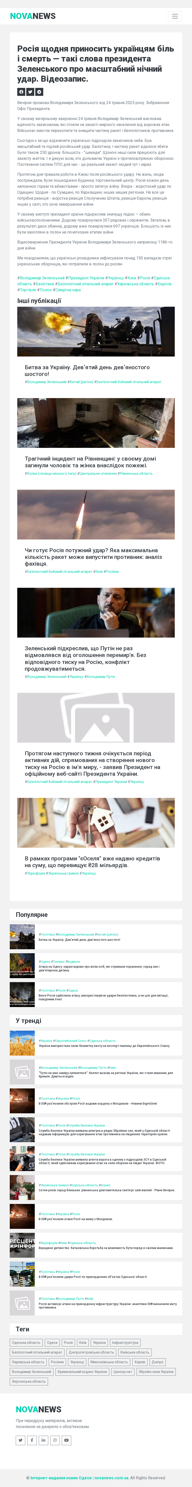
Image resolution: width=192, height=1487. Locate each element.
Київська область (135, 1352)
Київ (132, 278)
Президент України (86, 278)
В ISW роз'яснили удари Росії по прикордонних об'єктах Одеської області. (93, 1277)
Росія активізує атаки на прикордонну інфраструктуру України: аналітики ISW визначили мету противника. (108, 1305)
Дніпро (158, 1362)
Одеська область (102, 1041)
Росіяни (112, 572)
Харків (139, 1362)
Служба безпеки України (86, 1125)
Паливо (59, 961)
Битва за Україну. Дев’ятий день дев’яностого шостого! (87, 370)
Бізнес (105, 1185)
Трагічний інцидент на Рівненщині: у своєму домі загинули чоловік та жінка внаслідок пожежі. (90, 462)
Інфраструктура (125, 1343)
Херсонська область (29, 1381)
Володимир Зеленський (42, 278)
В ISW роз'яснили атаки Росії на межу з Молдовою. (76, 1219)
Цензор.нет (123, 1372)
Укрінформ (36, 873)
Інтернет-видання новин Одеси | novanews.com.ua (79, 1478)
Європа (165, 284)
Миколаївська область (109, 1362)
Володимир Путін (101, 677)
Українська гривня (63, 873)
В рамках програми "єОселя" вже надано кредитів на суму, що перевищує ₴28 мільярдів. (92, 862)
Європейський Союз (70, 1041)
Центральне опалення (98, 474)
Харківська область (135, 284)
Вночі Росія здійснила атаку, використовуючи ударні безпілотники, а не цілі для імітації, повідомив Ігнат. (103, 997)
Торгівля (28, 290)
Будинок (74, 961)
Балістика (45, 284)
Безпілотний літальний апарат (86, 284)
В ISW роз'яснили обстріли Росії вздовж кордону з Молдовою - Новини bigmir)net (98, 1103)
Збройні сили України (156, 1372)
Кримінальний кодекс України (82, 1372)
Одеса (45, 961)
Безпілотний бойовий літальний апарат (129, 382)
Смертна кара (68, 290)
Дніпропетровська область (91, 1352)
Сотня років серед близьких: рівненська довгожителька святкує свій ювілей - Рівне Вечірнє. (107, 1190)
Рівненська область (136, 474)
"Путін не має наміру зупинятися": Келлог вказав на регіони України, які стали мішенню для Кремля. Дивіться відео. (106, 1074)
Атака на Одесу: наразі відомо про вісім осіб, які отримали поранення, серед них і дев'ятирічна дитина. (99, 968)
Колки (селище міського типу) (51, 474)
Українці (116, 278)
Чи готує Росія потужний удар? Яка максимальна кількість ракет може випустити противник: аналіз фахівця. (93, 557)
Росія (145, 278)
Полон (46, 290)
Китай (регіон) (81, 382)
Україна (46, 1041)
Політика (48, 934)
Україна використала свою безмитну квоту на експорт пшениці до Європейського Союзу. (104, 1046)
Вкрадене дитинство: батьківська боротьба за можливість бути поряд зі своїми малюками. (106, 1248)
